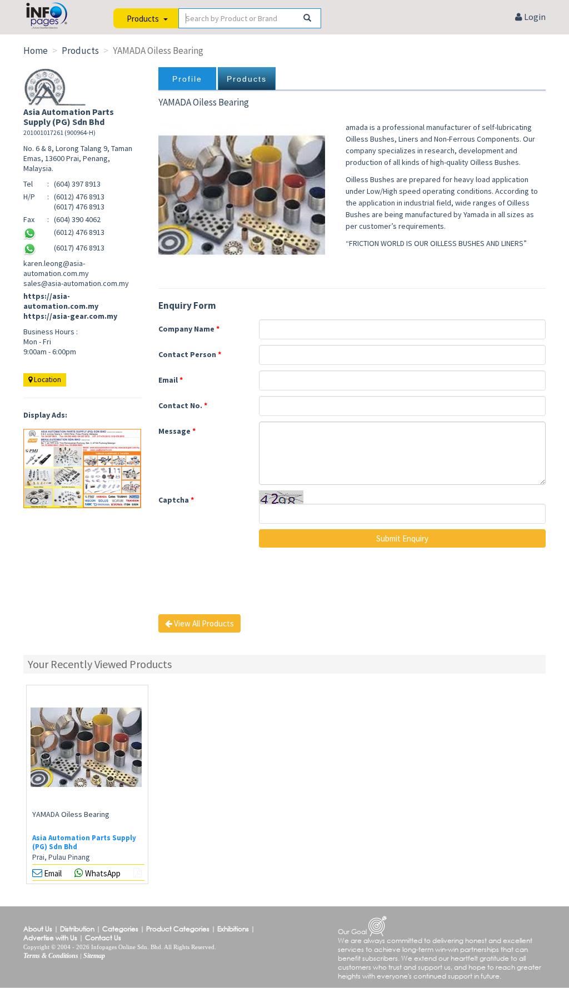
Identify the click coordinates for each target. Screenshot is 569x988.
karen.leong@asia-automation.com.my (56, 268)
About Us (37, 929)
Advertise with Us (50, 937)
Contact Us (103, 937)
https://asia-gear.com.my (70, 316)
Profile (187, 78)
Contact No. (182, 405)
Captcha (176, 500)
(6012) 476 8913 (79, 232)
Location (46, 379)
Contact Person (189, 354)
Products (247, 78)
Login (534, 16)
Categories (120, 929)
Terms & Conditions (50, 956)
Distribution (77, 929)
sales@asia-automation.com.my (76, 283)
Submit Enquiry (402, 538)
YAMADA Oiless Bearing (70, 814)
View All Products (203, 623)
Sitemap (94, 956)
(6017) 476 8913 (79, 248)
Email (170, 380)
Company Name (188, 329)
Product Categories (177, 929)
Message (177, 431)
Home (35, 50)
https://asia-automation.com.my (60, 301)
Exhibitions (233, 929)
